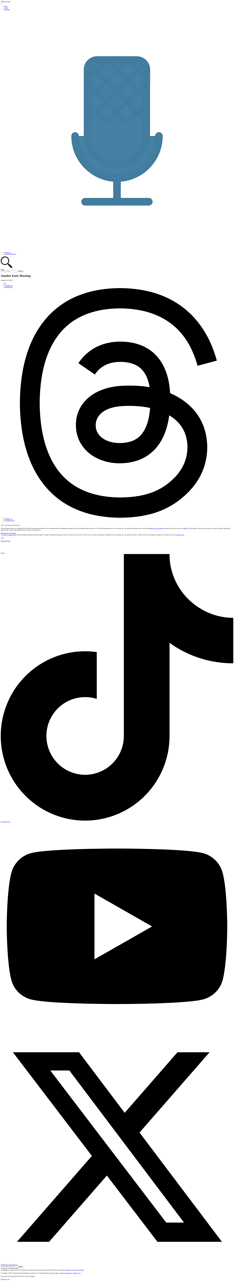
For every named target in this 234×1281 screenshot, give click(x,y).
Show (6, 6)
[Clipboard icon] (9, 520)
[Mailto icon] (8, 519)
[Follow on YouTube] (117, 1029)
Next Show (13, 533)
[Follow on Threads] (5, 1265)
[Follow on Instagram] (11, 553)
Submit (20, 1266)
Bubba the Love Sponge (156, 528)
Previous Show (5, 533)
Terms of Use (180, 535)
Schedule (7, 9)
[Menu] (1, 3)
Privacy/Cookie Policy (9, 535)
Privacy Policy (80, 1270)
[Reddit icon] (8, 287)
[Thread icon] (118, 517)
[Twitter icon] (8, 285)
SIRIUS (185, 528)
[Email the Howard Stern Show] (14, 1265)
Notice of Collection (66, 1273)
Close (2, 269)
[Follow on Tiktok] (117, 820)
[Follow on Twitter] (117, 1263)
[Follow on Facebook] (5, 822)
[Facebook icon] (4, 284)
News (6, 8)
